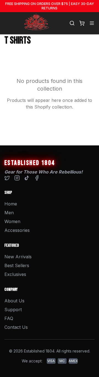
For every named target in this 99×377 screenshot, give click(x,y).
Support (13, 309)
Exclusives (15, 274)
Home (10, 204)
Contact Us (16, 327)
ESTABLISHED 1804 (29, 163)
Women (12, 221)
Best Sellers (16, 265)
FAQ (8, 318)
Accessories (17, 230)
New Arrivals (18, 256)
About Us (14, 300)
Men (9, 212)
